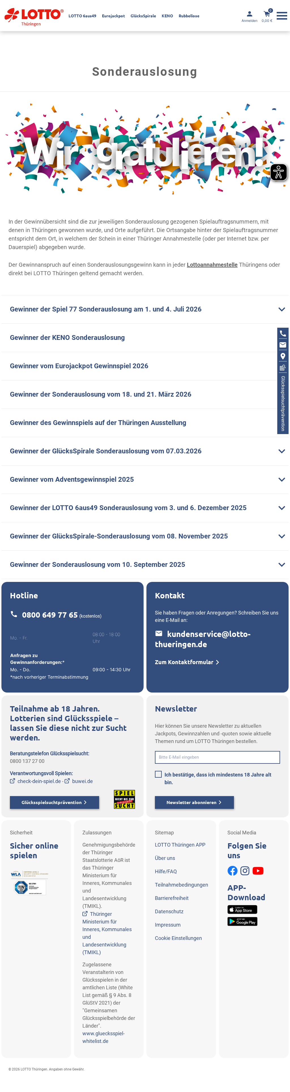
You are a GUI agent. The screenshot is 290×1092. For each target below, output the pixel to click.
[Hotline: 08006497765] (283, 334)
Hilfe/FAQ (166, 871)
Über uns (165, 858)
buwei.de (82, 781)
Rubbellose (189, 16)
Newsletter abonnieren (191, 802)
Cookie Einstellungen (178, 938)
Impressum (168, 925)
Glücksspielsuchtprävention (52, 802)
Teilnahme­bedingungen (181, 885)
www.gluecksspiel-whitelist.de (103, 1037)
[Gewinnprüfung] (283, 368)
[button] (145, 309)
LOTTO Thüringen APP (180, 845)
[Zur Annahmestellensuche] (283, 356)
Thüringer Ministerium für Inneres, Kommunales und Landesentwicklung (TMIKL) (107, 933)
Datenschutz (169, 911)
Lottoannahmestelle (212, 264)
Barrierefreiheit (172, 898)
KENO (167, 16)
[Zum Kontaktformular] (283, 345)
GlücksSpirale (143, 16)
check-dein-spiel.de (39, 781)
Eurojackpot (113, 16)
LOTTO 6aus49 (82, 16)
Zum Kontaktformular (184, 662)
